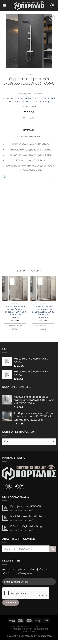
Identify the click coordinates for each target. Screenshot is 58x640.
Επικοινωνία (29, 631)
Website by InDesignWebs (39, 635)
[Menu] (4, 5)
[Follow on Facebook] (5, 486)
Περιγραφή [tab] (28, 130)
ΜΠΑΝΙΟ (19, 98)
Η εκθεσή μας (41, 629)
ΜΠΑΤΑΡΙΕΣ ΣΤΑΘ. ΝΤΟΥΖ (30, 101)
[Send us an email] (21, 486)
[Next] (55, 306)
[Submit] (52, 549)
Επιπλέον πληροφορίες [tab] (29, 136)
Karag (29, 74)
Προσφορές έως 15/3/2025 (25, 506)
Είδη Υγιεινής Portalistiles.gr (26, 526)
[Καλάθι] (52, 5)
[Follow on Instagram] (10, 486)
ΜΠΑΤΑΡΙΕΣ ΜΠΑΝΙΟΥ (33, 98)
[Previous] (2, 306)
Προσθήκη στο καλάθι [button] (15, 327)
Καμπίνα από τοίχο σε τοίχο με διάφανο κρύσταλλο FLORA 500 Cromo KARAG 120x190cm (15, 312)
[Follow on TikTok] (16, 486)
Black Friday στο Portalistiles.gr (27, 516)
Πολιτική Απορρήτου (21, 626)
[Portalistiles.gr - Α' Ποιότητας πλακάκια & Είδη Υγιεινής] (29, 5)
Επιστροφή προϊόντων (21, 629)
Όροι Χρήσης (40, 626)
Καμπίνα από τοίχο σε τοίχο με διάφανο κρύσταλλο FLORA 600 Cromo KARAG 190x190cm (43, 312)
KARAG (33, 106)
